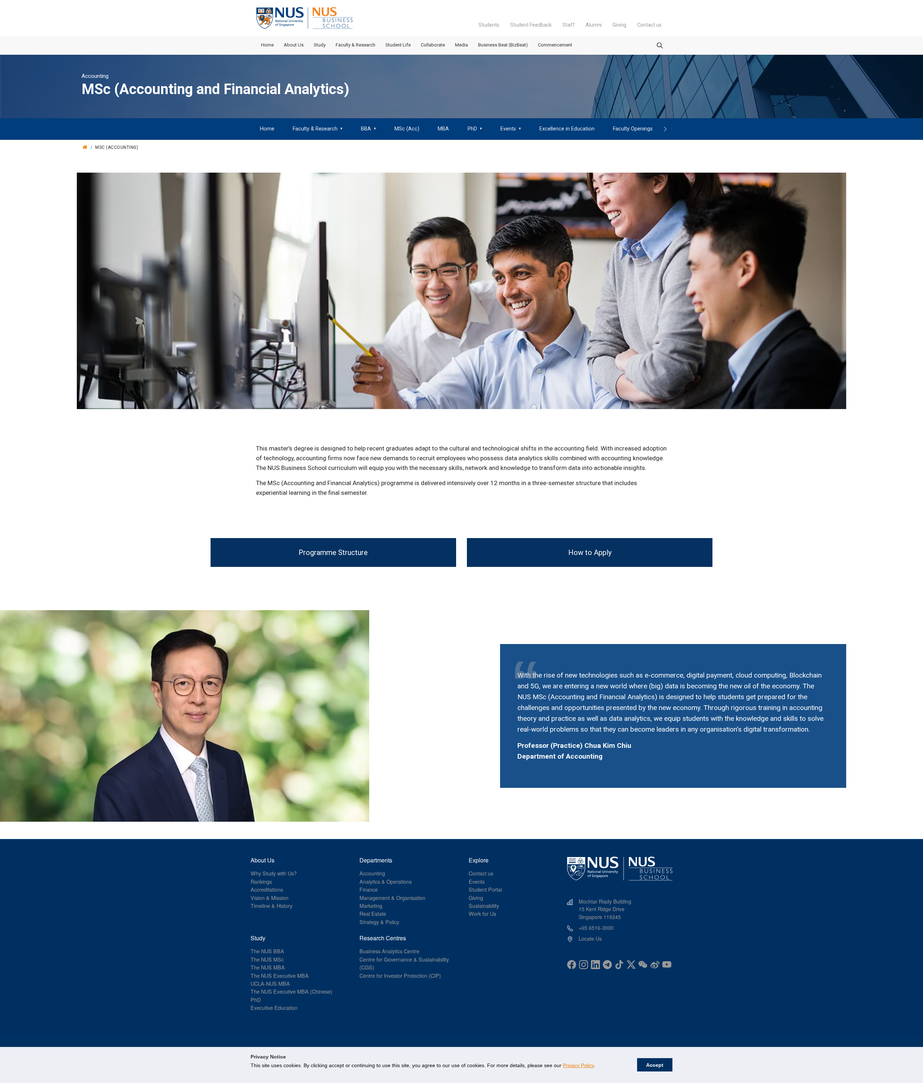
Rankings (261, 881)
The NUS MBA (268, 967)
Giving (619, 25)
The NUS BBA (267, 951)
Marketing (370, 905)
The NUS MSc (267, 959)
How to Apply (589, 552)
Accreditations (267, 889)
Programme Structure (333, 552)
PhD (256, 999)
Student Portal (485, 889)
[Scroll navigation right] (665, 129)
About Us (294, 45)
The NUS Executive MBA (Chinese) (291, 991)
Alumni (594, 25)
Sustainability (484, 905)
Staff (568, 25)
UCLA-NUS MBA (270, 983)
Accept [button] (654, 1065)
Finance (368, 889)
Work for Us (482, 913)
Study (320, 45)
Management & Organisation (392, 897)
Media (461, 45)
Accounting (372, 873)
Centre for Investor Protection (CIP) (400, 975)
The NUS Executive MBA (280, 975)
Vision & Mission (269, 897)
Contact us (649, 25)
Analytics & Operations (385, 881)
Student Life (398, 45)
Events (477, 881)
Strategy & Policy (379, 922)
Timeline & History (271, 905)
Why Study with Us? (274, 873)
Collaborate (433, 45)
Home (267, 45)
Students (488, 25)
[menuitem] (267, 129)
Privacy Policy (578, 1065)
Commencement (555, 45)
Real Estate (372, 913)
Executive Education (274, 1007)
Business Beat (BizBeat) (503, 45)
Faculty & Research (355, 45)
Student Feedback (531, 25)
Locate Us (590, 938)
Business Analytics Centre (389, 951)
